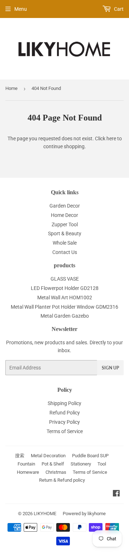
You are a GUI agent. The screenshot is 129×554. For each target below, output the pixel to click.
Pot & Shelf (53, 464)
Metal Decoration (48, 455)
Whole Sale (65, 243)
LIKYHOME (45, 513)
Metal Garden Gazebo (64, 316)
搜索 (19, 455)
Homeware (28, 472)
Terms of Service (65, 431)
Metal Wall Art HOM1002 (64, 297)
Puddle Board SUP (90, 455)
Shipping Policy (64, 403)
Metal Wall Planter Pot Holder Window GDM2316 (64, 307)
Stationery (81, 464)
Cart (118, 9)
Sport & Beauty (64, 233)
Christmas (56, 472)
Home (11, 88)
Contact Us (64, 252)
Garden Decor (64, 206)
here (111, 138)
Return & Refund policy (62, 480)
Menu (20, 9)
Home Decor (64, 215)
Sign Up (110, 368)
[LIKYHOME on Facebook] (116, 494)
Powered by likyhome (84, 513)
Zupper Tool (65, 224)
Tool (101, 464)
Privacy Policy (64, 422)
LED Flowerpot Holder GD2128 (65, 288)
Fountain (26, 464)
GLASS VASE (65, 279)
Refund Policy (64, 413)
